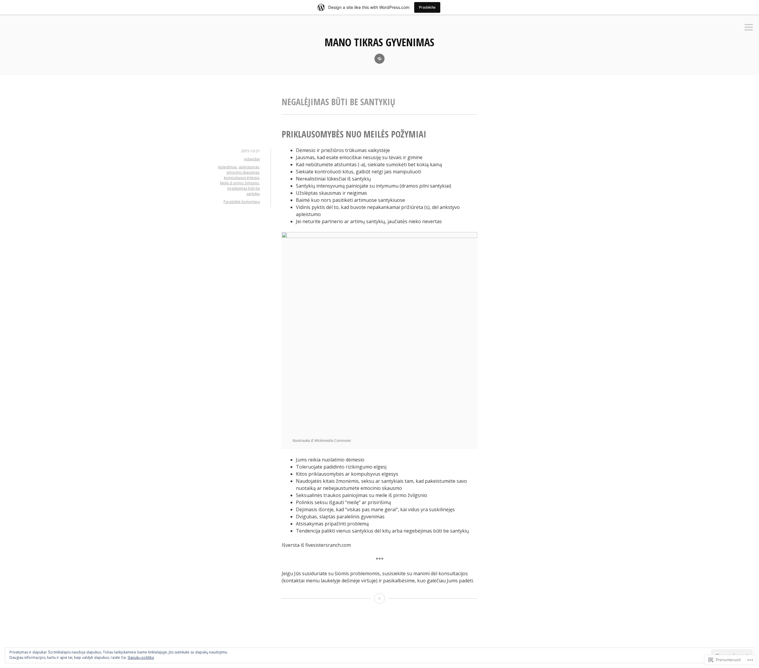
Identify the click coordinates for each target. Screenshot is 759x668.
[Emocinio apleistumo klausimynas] (379, 59)
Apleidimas (227, 167)
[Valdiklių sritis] (748, 27)
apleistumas (249, 167)
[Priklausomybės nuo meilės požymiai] (379, 598)
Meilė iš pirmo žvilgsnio (239, 183)
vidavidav (252, 159)
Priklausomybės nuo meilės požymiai (354, 134)
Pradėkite (427, 7)
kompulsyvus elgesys (241, 177)
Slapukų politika (140, 657)
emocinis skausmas (243, 172)
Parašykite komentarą (242, 201)
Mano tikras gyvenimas (379, 42)
